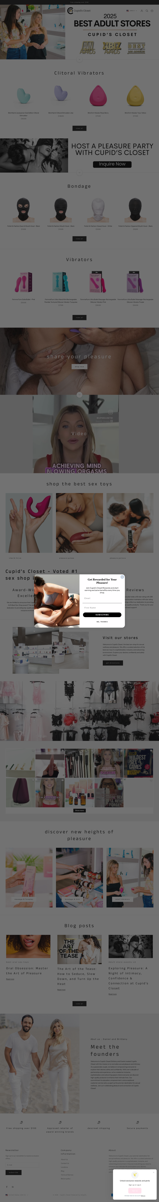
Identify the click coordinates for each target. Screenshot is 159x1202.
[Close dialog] (122, 577)
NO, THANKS (102, 622)
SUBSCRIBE (102, 615)
